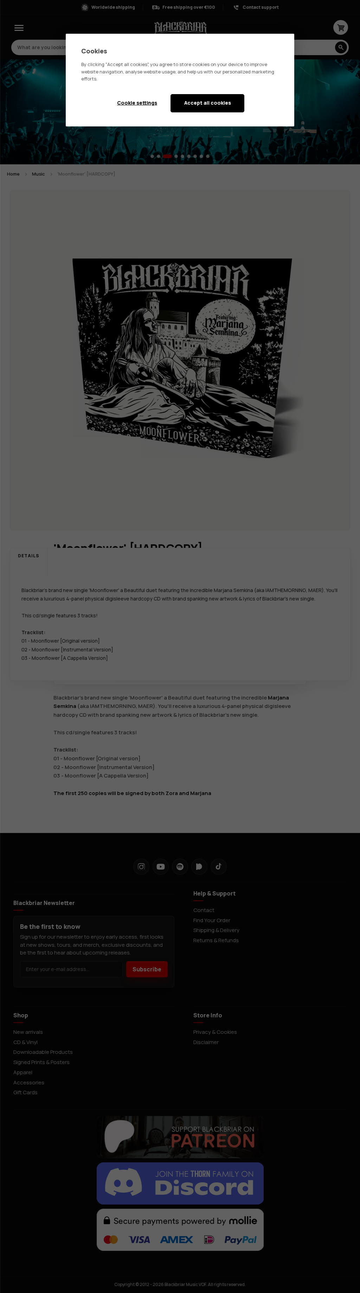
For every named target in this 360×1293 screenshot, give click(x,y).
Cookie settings (137, 102)
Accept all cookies (207, 102)
